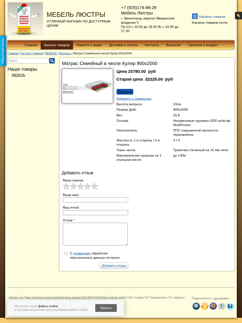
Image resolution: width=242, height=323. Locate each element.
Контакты (152, 45)
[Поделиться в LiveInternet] (230, 306)
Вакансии (173, 45)
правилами (82, 253)
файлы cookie (48, 306)
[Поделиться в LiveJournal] (221, 306)
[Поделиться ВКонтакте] (196, 306)
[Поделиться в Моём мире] (213, 306)
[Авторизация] (238, 15)
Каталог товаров (56, 45)
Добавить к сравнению (134, 98)
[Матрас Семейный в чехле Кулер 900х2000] (89, 87)
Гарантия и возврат (203, 45)
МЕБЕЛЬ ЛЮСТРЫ (76, 14)
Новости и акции (89, 45)
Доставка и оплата (123, 45)
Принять (106, 308)
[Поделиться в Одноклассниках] (204, 306)
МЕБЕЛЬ (18, 75)
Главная (30, 45)
